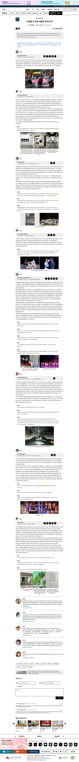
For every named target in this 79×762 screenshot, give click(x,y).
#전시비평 (43, 663)
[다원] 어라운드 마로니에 (22, 55)
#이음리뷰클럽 (19, 663)
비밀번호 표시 (19, 686)
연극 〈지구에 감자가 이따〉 (43, 44)
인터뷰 (17, 13)
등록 (59, 698)
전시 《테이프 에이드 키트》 (39, 43)
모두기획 (12, 13)
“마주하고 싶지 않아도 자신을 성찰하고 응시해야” (57, 728)
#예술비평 (49, 663)
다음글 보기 (57, 736)
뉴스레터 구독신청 (33, 752)
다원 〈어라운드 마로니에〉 (27, 43)
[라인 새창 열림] (58, 28)
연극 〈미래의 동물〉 (49, 43)
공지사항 (73, 751)
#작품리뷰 (30, 667)
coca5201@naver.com (27, 647)
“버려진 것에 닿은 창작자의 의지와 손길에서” (33, 728)
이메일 (17, 683)
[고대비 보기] (64, 6)
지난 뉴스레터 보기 (45, 751)
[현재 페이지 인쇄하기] (60, 28)
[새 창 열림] (72, 758)
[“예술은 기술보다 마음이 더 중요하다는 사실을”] (45, 723)
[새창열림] (6, 751)
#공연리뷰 (18, 667)
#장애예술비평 (56, 663)
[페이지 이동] (20, 2)
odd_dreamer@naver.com (28, 621)
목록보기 (39, 736)
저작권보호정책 (48, 755)
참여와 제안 (57, 9)
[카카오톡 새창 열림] (56, 28)
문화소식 (28, 9)
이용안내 (72, 6)
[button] (65, 723)
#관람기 (31, 663)
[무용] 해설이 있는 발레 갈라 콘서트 (24, 277)
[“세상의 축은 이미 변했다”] (21, 723)
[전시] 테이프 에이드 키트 (22, 95)
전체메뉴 (76, 6)
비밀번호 (40, 683)
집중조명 (23, 13)
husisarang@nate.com (27, 607)
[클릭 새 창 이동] (13, 758)
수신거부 (54, 755)
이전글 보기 (22, 736)
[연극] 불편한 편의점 (21, 454)
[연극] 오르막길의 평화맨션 (22, 234)
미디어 (37, 9)
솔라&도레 (35, 13)
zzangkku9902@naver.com (28, 657)
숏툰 (40, 13)
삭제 (62, 704)
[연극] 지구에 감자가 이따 (22, 377)
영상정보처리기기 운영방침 (39, 755)
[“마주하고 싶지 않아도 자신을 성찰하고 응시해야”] (57, 723)
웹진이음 (43, 9)
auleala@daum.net (27, 635)
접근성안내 (67, 6)
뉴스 (33, 9)
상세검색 (75, 9)
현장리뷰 (29, 13)
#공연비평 (37, 663)
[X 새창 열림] (54, 28)
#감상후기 (26, 663)
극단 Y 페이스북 (45, 270)
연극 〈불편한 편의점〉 (53, 44)
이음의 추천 (50, 9)
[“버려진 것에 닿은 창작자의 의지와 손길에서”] (33, 723)
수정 (60, 704)
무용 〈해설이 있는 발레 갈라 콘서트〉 (29, 44)
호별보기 (59, 13)
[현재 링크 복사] (62, 28)
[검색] (71, 9)
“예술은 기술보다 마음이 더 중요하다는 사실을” (45, 728)
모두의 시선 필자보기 (52, 13)
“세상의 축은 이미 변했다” (20, 728)
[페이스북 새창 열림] (53, 28)
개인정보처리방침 (30, 755)
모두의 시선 (46, 13)
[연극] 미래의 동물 (20, 162)
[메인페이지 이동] (4, 9)
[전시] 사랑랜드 (20, 522)
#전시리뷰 (24, 667)
